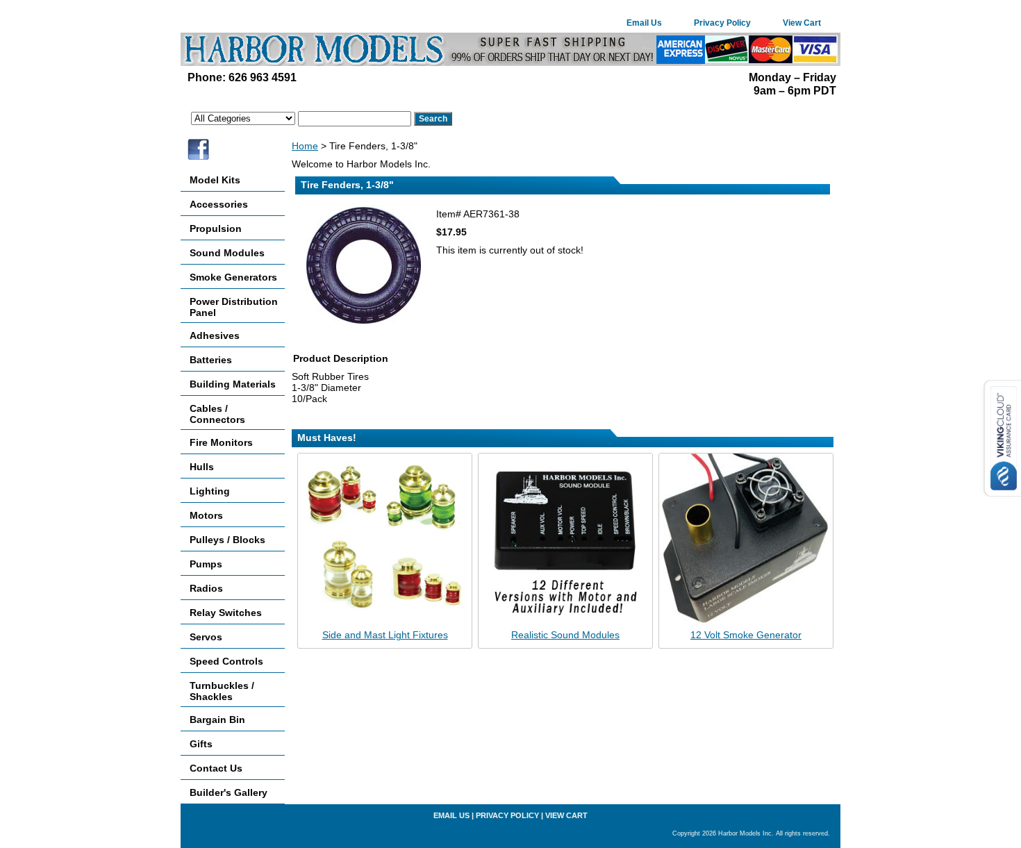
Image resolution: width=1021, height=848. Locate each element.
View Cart (802, 23)
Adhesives (215, 335)
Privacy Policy (722, 23)
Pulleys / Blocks (227, 539)
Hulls (202, 466)
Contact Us (216, 768)
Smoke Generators (233, 277)
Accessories (219, 204)
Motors (206, 515)
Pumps (206, 564)
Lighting (210, 491)
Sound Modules (227, 252)
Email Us (644, 23)
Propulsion (216, 228)
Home (305, 145)
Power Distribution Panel (234, 307)
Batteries (211, 359)
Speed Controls (226, 661)
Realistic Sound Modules (565, 634)
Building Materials (233, 384)
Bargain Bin (217, 719)
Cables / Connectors (217, 414)
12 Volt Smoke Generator (746, 634)
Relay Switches (226, 612)
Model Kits (215, 179)
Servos (206, 636)
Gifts (201, 743)
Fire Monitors (221, 442)
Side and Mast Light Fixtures (385, 634)
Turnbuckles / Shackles (222, 691)
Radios (206, 588)
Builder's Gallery (228, 792)
